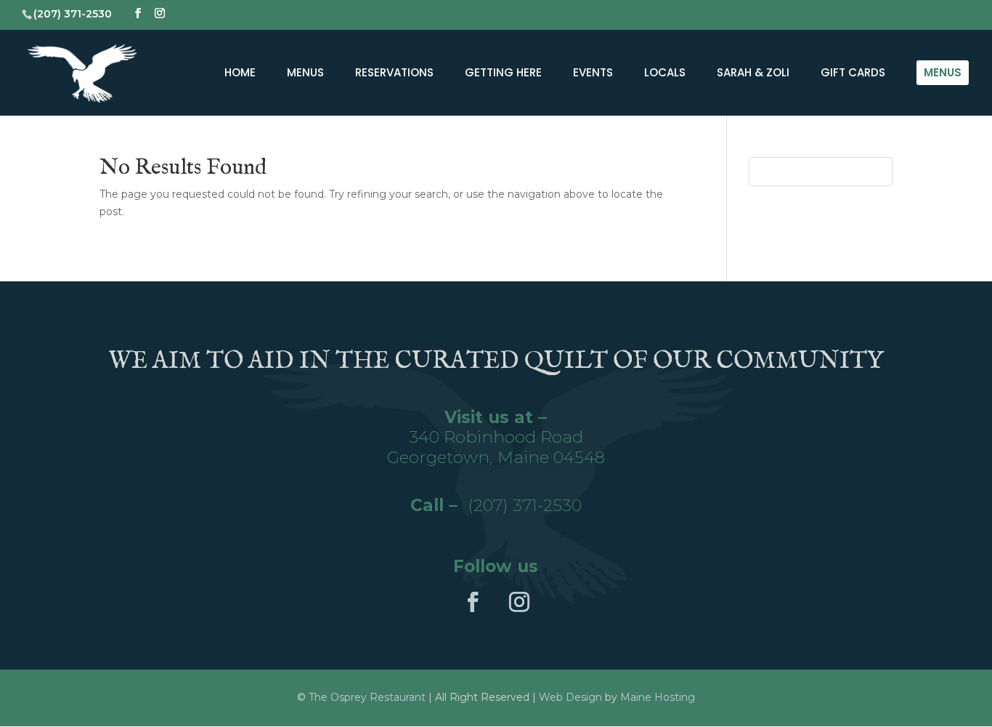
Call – (439, 505)
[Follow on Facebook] (472, 602)
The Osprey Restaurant (368, 697)
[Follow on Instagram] (519, 602)
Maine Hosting (657, 697)
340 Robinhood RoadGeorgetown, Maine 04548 (496, 447)
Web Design (570, 697)
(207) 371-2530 (525, 505)
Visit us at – (495, 417)
